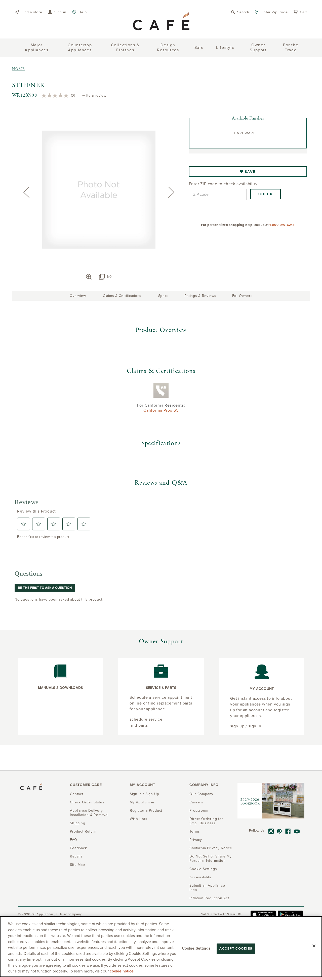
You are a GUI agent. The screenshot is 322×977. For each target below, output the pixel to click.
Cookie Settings (196, 948)
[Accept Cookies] (313, 946)
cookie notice (122, 971)
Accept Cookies (235, 949)
